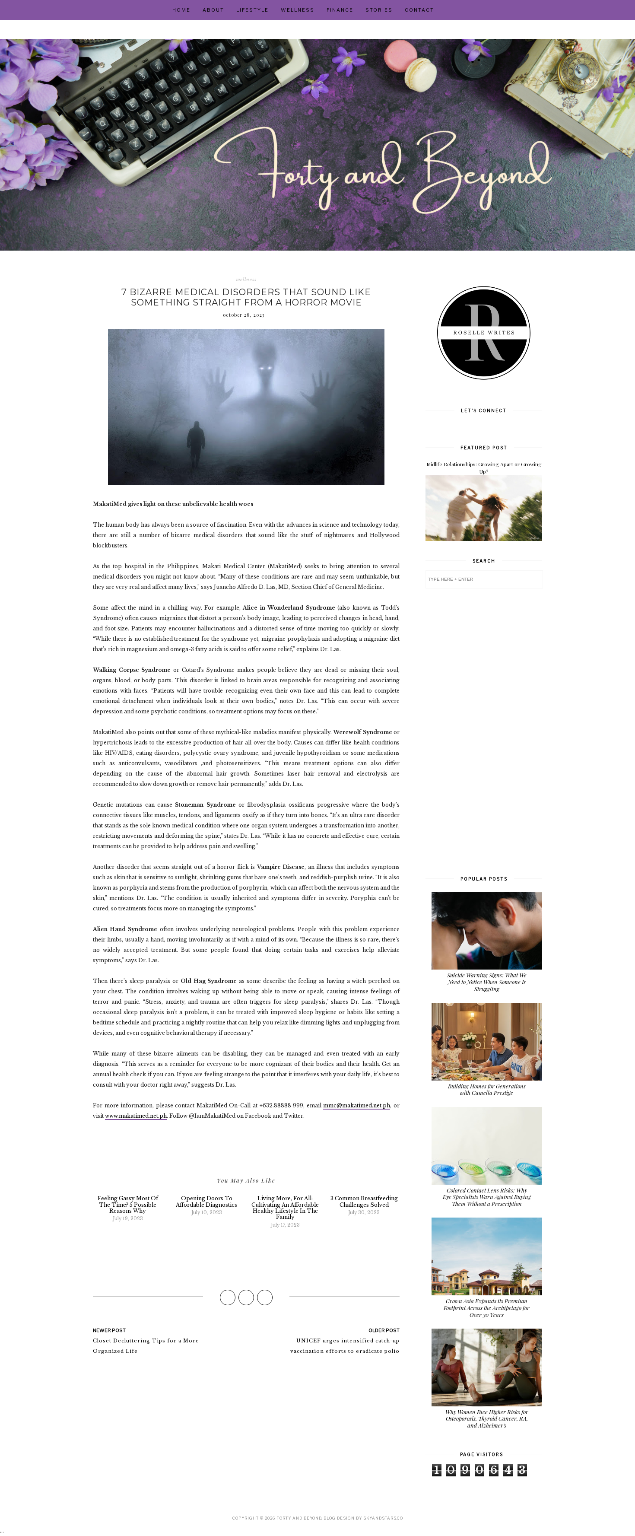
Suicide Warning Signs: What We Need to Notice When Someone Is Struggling (487, 981)
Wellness (297, 10)
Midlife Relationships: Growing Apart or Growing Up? (484, 468)
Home (181, 10)
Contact (419, 10)
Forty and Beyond (298, 1518)
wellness (246, 280)
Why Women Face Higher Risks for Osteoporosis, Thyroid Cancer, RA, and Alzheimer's (486, 1418)
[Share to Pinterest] (265, 1297)
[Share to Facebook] (227, 1297)
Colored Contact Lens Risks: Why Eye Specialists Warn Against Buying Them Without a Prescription (487, 1196)
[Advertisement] (483, 731)
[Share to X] (246, 1297)
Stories (379, 10)
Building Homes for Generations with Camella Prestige (487, 1089)
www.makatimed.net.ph (136, 1116)
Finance (340, 10)
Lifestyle (252, 10)
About (213, 10)
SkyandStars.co (383, 1518)
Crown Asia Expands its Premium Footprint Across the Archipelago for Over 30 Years (487, 1307)
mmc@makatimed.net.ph (356, 1105)
